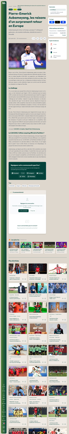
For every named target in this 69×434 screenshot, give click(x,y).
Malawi (19, 335)
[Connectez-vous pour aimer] (23, 279)
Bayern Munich (38, 335)
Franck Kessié (51, 337)
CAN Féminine (52, 314)
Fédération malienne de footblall (15, 397)
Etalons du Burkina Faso (33, 314)
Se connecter (24, 210)
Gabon (15, 9)
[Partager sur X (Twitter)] (57, 22)
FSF (30, 358)
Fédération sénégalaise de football (35, 356)
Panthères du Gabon (33, 397)
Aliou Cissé (17, 294)
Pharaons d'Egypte (12, 316)
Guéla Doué (57, 337)
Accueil (10, 6)
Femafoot (11, 399)
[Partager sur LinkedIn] (63, 22)
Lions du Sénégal (52, 294)
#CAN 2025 (11, 185)
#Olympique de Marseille (34, 185)
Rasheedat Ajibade (52, 418)
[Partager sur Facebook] (51, 22)
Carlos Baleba (31, 275)
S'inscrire (33, 210)
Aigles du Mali (16, 399)
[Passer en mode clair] (3, 427)
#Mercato (24, 185)
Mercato (19, 9)
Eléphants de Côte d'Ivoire (54, 335)
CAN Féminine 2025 (13, 335)
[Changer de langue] (3, 423)
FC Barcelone (11, 314)
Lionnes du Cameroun (13, 337)
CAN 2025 (39, 399)
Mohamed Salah (12, 275)
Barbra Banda (51, 420)
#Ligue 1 (18, 185)
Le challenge (53, 9)
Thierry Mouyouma (32, 399)
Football (10, 9)
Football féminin (58, 314)
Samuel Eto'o (11, 294)
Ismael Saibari (31, 335)
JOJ (10, 358)
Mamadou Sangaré (52, 275)
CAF (50, 316)
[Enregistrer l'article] (37, 38)
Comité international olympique (15, 356)
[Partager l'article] (44, 38)
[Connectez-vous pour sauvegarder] (25, 279)
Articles (14, 6)
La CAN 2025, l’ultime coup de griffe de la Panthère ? (56, 13)
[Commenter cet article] (41, 38)
